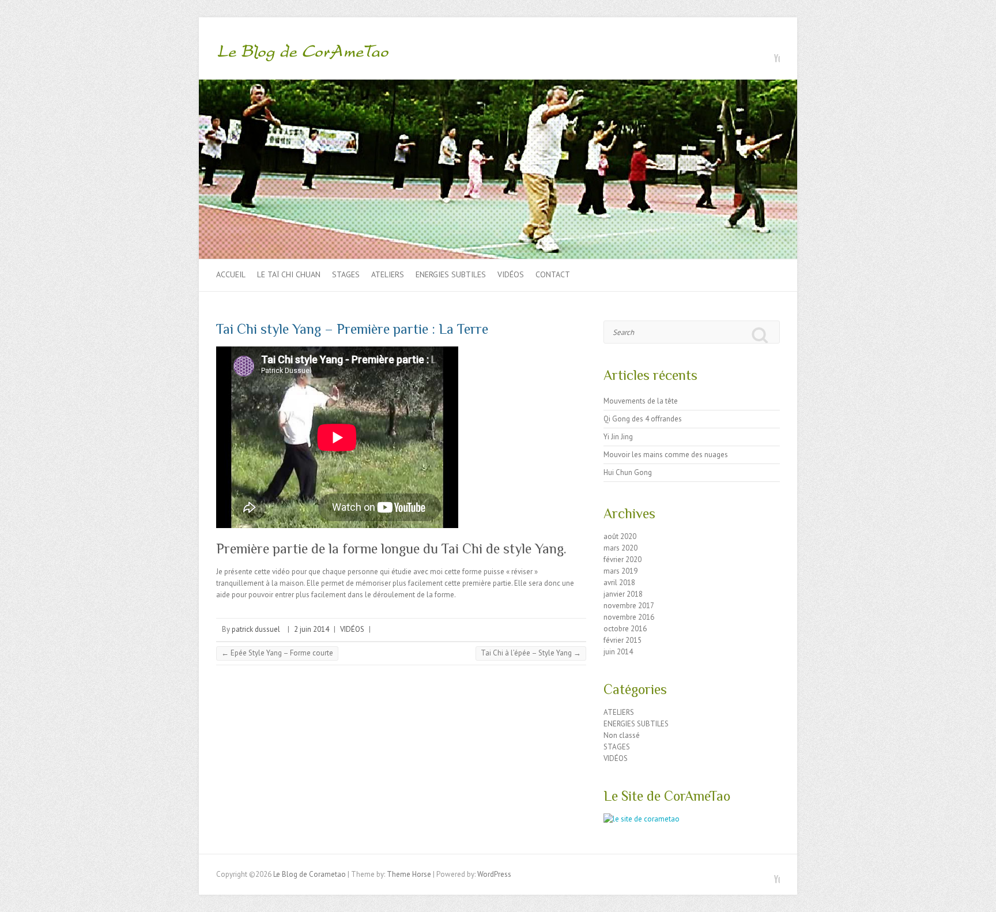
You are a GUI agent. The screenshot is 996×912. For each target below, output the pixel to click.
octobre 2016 (625, 629)
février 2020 (622, 559)
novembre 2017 (628, 605)
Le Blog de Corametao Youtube (771, 53)
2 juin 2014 (311, 629)
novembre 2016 (628, 617)
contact (552, 274)
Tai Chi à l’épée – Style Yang (531, 653)
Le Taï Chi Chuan (288, 274)
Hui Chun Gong (627, 472)
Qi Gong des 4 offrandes (642, 419)
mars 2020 (620, 548)
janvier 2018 (623, 594)
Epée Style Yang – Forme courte (277, 653)
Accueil (231, 274)
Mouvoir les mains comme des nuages (665, 454)
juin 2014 (618, 652)
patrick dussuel (256, 629)
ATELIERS (387, 274)
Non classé (621, 735)
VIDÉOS (510, 274)
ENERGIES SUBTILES (451, 274)
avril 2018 (619, 582)
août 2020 (619, 536)
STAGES (346, 274)
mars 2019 (620, 571)
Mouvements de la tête (640, 401)
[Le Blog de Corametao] (302, 55)
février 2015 (622, 640)
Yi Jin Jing (618, 437)
